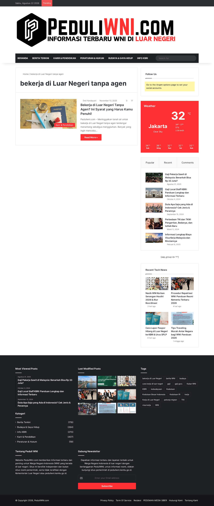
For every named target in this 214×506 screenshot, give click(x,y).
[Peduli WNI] (97, 30)
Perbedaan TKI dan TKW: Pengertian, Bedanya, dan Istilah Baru (178, 222)
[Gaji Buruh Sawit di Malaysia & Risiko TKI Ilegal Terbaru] (87, 409)
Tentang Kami (191, 500)
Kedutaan (170, 389)
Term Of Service (123, 500)
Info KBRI (142, 58)
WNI (157, 405)
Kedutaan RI (175, 394)
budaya (183, 378)
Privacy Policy (107, 500)
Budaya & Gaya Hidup (120, 58)
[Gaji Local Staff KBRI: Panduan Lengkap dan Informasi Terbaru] (154, 193)
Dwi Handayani (89, 100)
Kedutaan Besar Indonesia (153, 394)
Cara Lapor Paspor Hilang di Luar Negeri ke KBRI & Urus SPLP (157, 331)
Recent (168, 162)
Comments (188, 162)
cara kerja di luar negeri (152, 384)
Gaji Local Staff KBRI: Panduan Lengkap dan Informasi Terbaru (177, 192)
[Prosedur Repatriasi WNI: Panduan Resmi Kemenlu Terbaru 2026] (182, 283)
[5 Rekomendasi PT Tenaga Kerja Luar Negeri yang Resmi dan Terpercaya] (107, 395)
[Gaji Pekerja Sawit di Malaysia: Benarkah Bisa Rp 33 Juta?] (154, 177)
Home (25, 74)
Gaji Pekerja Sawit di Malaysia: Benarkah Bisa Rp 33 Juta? (178, 177)
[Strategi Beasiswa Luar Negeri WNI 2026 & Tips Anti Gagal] (107, 381)
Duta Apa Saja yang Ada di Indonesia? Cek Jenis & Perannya (179, 207)
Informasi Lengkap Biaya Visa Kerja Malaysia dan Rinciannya (178, 237)
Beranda (23, 58)
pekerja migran (170, 400)
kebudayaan (156, 389)
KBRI (144, 389)
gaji (168, 384)
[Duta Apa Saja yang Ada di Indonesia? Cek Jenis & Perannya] (154, 208)
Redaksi (137, 500)
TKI (182, 400)
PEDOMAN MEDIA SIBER (155, 500)
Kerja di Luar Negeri (151, 400)
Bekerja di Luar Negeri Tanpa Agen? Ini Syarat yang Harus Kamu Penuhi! (107, 109)
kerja (187, 394)
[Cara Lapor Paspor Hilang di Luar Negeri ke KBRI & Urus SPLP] (157, 318)
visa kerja (146, 405)
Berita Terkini (40, 58)
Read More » (91, 137)
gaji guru (178, 384)
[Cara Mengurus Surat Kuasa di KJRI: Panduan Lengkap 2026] (126, 408)
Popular (150, 162)
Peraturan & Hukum (92, 58)
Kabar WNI (191, 384)
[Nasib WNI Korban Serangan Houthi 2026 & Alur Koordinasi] (157, 283)
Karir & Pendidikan (64, 58)
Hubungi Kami (176, 500)
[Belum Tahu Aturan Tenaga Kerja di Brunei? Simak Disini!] (87, 382)
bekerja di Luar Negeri (152, 378)
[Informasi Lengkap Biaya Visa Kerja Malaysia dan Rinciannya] (154, 238)
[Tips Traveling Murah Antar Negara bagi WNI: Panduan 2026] (182, 318)
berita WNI (170, 378)
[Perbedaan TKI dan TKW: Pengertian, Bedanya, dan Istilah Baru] (154, 223)
